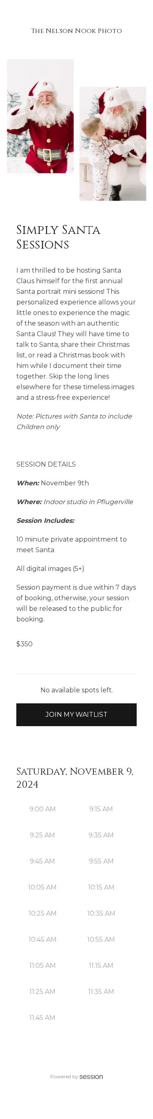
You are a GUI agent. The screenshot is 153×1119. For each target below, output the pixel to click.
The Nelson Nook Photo (76, 30)
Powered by (64, 1076)
